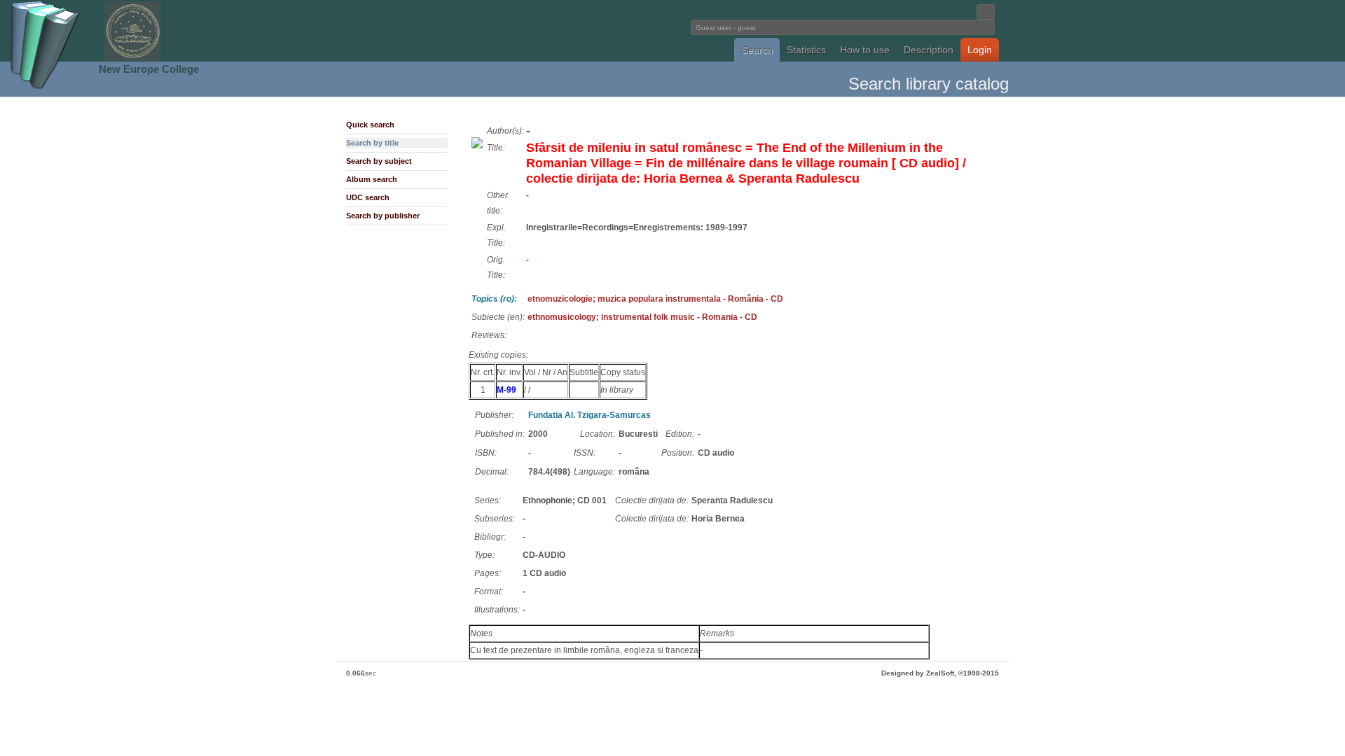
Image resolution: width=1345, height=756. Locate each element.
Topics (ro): (494, 299)
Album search (371, 179)
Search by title (372, 143)
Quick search (370, 124)
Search (757, 49)
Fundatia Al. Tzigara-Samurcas (589, 415)
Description (928, 49)
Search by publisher (383, 215)
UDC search (367, 197)
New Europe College (149, 69)
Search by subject (379, 161)
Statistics (806, 49)
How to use (865, 49)
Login (979, 49)
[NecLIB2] (132, 58)
